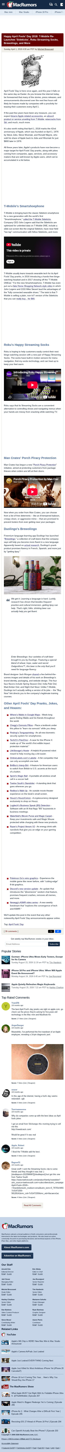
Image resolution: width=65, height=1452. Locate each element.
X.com (9, 1274)
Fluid (34, 1448)
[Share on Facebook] (58, 931)
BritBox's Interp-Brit (19, 765)
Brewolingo (10, 539)
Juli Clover (6, 1279)
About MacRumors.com (16, 1247)
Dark (57, 1448)
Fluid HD (41, 1448)
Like (26, 1019)
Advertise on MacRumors (17, 1255)
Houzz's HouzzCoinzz (20, 798)
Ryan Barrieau (38, 1310)
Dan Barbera (6, 1310)
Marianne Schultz (39, 1299)
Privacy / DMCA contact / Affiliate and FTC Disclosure (21, 1439)
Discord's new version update (24, 889)
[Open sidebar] (61, 5)
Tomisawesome (18, 1109)
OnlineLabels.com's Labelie (23, 758)
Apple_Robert (17, 1145)
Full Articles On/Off (24, 1448)
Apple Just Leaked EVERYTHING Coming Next (32, 1360)
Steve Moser (6, 1320)
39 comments (11, 931)
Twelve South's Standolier (22, 783)
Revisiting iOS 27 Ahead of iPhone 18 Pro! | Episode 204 (36, 1422)
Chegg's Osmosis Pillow (21, 725)
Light (52, 1448)
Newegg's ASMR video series (24, 902)
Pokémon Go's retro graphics (24, 878)
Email (3, 1274)
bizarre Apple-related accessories (27, 116)
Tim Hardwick (55, 962)
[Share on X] (51, 931)
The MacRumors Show (22, 1386)
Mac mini (8, 12)
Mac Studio (24, 12)
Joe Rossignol (55, 976)
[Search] (57, 4)
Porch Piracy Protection (45, 465)
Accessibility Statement (10, 1443)
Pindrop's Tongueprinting (22, 732)
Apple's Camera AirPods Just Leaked (27, 1351)
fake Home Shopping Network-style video (32, 286)
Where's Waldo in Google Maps (25, 714)
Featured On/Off (8, 1448)
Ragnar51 (15, 1162)
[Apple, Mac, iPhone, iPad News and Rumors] (22, 8)
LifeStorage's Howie (19, 750)
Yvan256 (15, 1003)
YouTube (11, 1334)
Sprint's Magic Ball (19, 776)
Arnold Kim (6, 1269)
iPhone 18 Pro (42, 12)
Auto (47, 1448)
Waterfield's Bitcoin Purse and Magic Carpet (31, 816)
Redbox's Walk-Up (19, 790)
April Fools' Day (16, 924)
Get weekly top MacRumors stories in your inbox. (32, 939)
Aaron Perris (37, 1320)
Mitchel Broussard (46, 49)
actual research (31, 545)
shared (35, 674)
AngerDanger (17, 1025)
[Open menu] (3, 4)
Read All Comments (32, 1205)
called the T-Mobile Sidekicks (37, 219)
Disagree (32, 1019)
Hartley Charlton (56, 987)
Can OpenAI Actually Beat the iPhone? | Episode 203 (34, 1431)
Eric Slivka (36, 1269)
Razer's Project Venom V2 (22, 826)
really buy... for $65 (25, 298)
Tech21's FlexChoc (19, 740)
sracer (14, 1090)
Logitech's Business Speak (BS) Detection (30, 805)
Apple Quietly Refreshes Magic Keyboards (33, 984)
